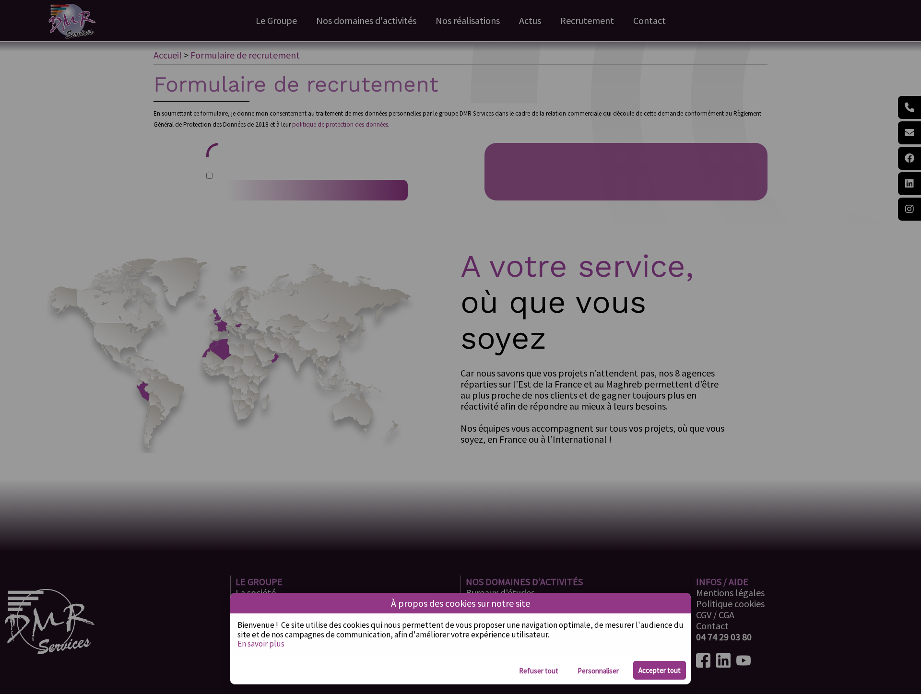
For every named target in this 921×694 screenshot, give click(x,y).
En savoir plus (260, 643)
